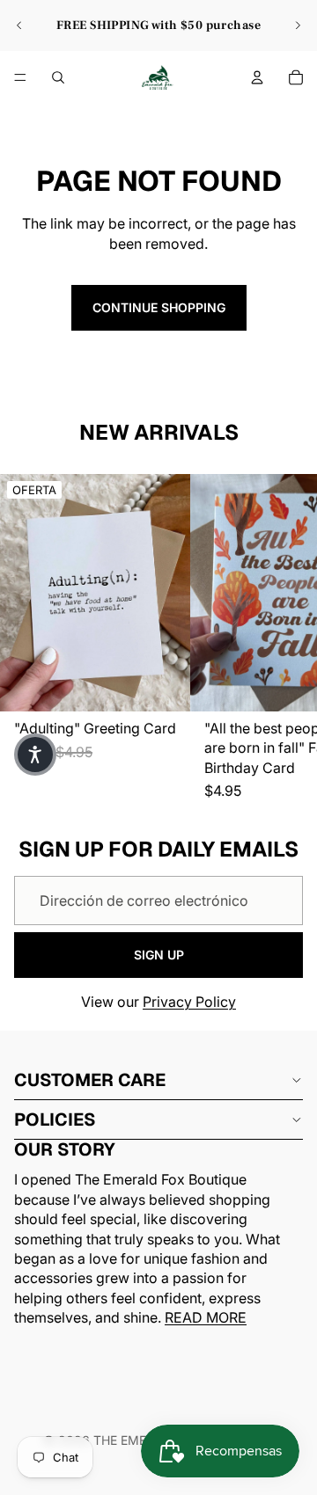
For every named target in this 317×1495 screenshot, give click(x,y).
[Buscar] (58, 77)
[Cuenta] (257, 77)
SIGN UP (159, 954)
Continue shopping (158, 307)
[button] (35, 754)
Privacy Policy (189, 1001)
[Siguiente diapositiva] (297, 25)
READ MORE (206, 1317)
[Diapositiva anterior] (19, 25)
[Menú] (20, 77)
